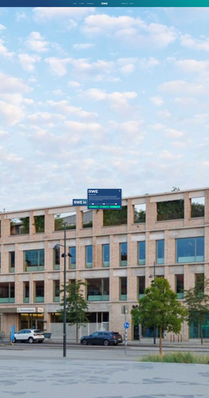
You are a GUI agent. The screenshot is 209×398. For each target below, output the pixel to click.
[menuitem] (81, 3)
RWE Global (123, 3)
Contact (82, 3)
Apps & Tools (90, 3)
